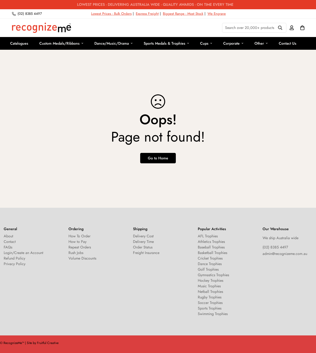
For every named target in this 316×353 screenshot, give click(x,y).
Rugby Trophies (209, 297)
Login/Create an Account (23, 252)
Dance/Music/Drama (111, 43)
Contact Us (287, 43)
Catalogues (19, 43)
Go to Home (158, 158)
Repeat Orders (79, 247)
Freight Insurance (146, 252)
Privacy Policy (14, 263)
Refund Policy (14, 258)
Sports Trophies (209, 308)
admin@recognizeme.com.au (285, 253)
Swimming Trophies (213, 313)
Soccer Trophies (210, 302)
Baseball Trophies (211, 247)
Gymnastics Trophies (213, 275)
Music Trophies (209, 286)
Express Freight (147, 13)
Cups (204, 43)
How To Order (79, 236)
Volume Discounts (82, 258)
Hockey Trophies (210, 280)
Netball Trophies (210, 291)
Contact (10, 241)
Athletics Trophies (211, 241)
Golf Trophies (208, 269)
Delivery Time (143, 241)
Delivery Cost (143, 236)
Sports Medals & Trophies (164, 43)
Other (259, 43)
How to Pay (77, 241)
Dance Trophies (210, 263)
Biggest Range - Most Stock (183, 13)
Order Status (142, 247)
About (8, 236)
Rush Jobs (75, 252)
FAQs (8, 247)
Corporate (231, 43)
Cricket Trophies (210, 258)
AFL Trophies (208, 236)
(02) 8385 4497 (275, 247)
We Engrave (217, 13)
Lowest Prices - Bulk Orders (111, 13)
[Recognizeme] (41, 27)
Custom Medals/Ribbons (59, 43)
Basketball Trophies (212, 252)
